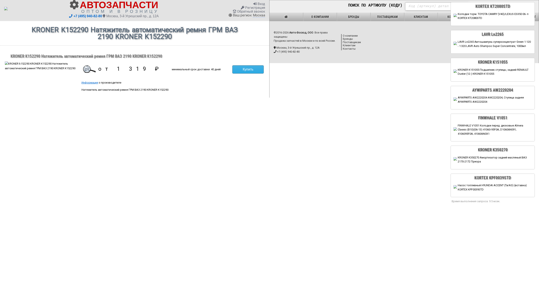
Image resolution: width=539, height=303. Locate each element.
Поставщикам (387, 17)
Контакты (349, 48)
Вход (261, 4)
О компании (320, 17)
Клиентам (421, 17)
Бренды (353, 17)
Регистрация (254, 8)
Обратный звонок (250, 11)
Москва (259, 15)
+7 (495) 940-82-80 (87, 16)
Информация (89, 82)
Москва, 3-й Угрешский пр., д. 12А (132, 16)
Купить (248, 69)
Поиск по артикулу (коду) (375, 5)
